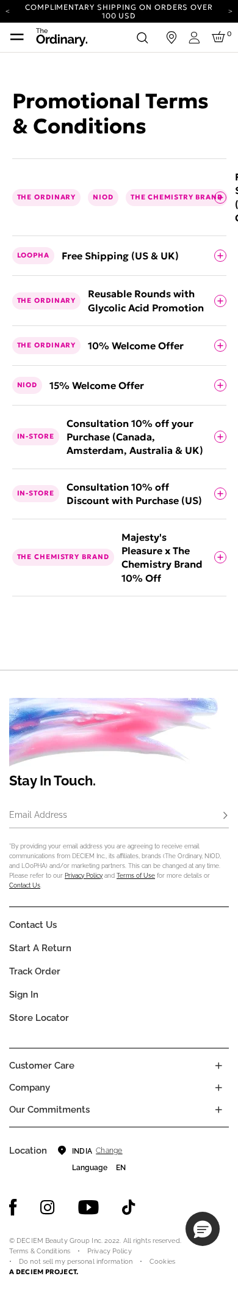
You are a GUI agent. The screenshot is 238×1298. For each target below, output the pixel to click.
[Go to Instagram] (47, 1207)
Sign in (23, 994)
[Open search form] (142, 37)
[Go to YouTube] (88, 1207)
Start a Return (40, 948)
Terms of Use (136, 875)
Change (109, 1150)
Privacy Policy (84, 875)
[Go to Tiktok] (128, 1207)
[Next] (230, 10)
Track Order (34, 971)
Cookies (162, 1262)
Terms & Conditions (39, 1251)
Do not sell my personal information (75, 1262)
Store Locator (39, 1017)
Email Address (38, 815)
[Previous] (7, 10)
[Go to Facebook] (13, 1207)
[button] (203, 1229)
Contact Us (24, 885)
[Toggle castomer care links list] (218, 1065)
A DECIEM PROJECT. (43, 1271)
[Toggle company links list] (218, 1087)
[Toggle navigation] (17, 37)
